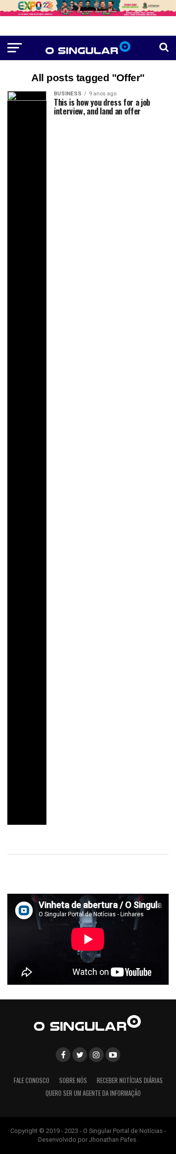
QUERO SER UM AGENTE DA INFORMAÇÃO (93, 1093)
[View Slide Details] (88, 8)
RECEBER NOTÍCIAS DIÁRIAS (130, 1080)
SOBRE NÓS (73, 1080)
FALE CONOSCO (31, 1080)
